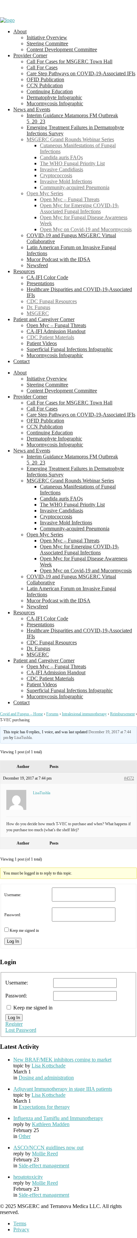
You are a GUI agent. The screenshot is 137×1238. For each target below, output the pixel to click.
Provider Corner (30, 55)
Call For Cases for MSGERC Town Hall (69, 61)
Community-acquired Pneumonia (74, 187)
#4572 (129, 778)
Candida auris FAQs (61, 157)
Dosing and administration (46, 1077)
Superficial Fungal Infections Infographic (70, 349)
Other (25, 1136)
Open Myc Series (45, 193)
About (20, 31)
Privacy (21, 1229)
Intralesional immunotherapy (84, 714)
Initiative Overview (47, 37)
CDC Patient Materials (50, 337)
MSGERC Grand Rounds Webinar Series (70, 139)
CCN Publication (45, 85)
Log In (13, 941)
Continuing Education (50, 91)
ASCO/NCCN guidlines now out (48, 1147)
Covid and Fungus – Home (21, 714)
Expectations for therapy (44, 1107)
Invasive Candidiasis (61, 169)
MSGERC (38, 313)
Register (14, 1024)
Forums (52, 714)
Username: (12, 895)
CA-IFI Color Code (47, 277)
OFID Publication (45, 79)
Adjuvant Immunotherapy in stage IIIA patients (62, 1089)
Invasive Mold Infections (66, 181)
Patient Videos (42, 343)
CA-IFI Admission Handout (56, 331)
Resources (24, 271)
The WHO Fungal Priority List (72, 163)
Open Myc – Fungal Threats (69, 199)
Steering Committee (47, 43)
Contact (21, 361)
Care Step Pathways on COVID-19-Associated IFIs (81, 73)
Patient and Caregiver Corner (43, 319)
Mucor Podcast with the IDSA (58, 259)
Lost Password (20, 1030)
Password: (12, 915)
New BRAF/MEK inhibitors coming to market (62, 1059)
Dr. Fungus (38, 307)
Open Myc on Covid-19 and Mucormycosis (86, 229)
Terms (19, 1223)
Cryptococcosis (56, 175)
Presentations (40, 283)
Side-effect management (44, 1165)
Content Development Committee (62, 49)
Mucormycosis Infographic (55, 103)
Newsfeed (37, 265)
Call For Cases (42, 67)
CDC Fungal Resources (52, 301)
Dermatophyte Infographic (54, 97)
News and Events (31, 109)
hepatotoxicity (28, 1177)
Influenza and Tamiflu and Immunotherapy (58, 1118)
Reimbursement (122, 714)
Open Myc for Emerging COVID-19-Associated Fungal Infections (79, 208)
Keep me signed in (24, 930)
